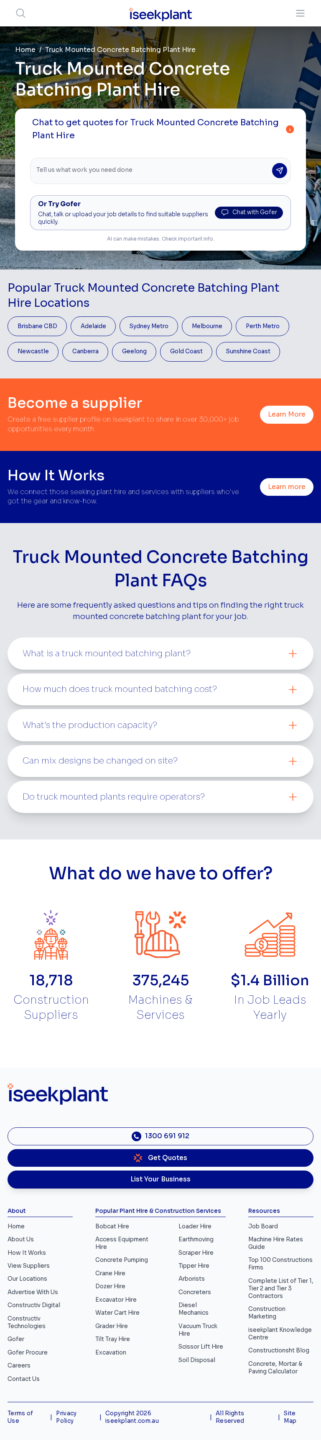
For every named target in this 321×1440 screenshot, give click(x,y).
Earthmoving (196, 1239)
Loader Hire (194, 1226)
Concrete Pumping (121, 1260)
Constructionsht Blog (278, 1350)
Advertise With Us (33, 1292)
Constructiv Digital (34, 1305)
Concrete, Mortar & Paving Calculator (275, 1367)
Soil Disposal (196, 1360)
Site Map (290, 1417)
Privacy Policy (66, 1417)
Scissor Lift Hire (200, 1346)
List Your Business (160, 1179)
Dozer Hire (110, 1286)
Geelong (134, 351)
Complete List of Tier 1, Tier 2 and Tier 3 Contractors (280, 1288)
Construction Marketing (266, 1312)
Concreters (194, 1292)
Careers (19, 1365)
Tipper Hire (193, 1265)
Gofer (16, 1339)
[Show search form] (20, 13)
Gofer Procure (28, 1352)
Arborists (191, 1278)
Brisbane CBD (37, 326)
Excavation (110, 1352)
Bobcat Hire (112, 1226)
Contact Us (24, 1379)
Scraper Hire (196, 1252)
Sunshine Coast (248, 351)
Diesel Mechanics (193, 1309)
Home (25, 50)
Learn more (287, 487)
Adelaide (93, 326)
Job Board (263, 1226)
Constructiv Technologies (27, 1322)
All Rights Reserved (230, 1417)
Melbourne (207, 326)
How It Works (27, 1252)
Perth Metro (263, 326)
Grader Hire (111, 1326)
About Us (21, 1239)
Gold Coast (186, 351)
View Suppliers (29, 1265)
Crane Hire (110, 1273)
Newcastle (33, 351)
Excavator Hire (116, 1299)
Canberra (85, 351)
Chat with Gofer (254, 212)
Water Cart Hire (117, 1312)
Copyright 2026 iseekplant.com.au (132, 1417)
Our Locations (27, 1278)
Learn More (287, 414)
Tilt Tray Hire (112, 1339)
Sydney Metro (149, 326)
